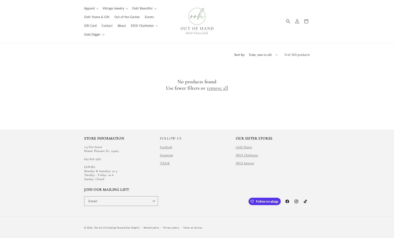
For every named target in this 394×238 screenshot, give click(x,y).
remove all (217, 88)
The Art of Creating (105, 227)
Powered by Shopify (128, 227)
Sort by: (239, 55)
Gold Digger (244, 147)
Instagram (166, 155)
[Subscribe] (153, 201)
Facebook (166, 147)
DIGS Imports (245, 163)
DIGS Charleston (247, 155)
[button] (91, 8)
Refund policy (151, 227)
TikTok (165, 163)
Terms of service (192, 227)
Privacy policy (171, 227)
